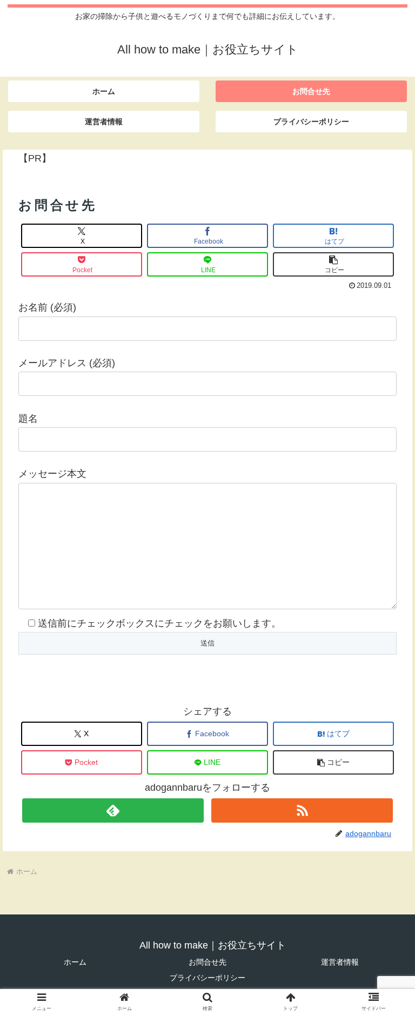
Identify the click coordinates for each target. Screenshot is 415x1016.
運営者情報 (340, 962)
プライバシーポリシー (207, 977)
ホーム (75, 962)
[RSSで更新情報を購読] (302, 810)
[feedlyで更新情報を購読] (113, 810)
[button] (333, 264)
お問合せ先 (207, 962)
